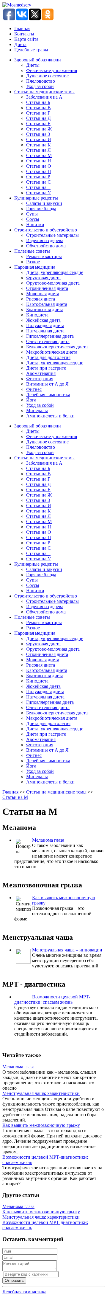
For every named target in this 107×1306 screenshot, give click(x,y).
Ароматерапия (41, 373)
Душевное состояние (47, 75)
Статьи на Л (38, 150)
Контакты (24, 33)
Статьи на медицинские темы (44, 91)
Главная (22, 28)
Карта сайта (26, 39)
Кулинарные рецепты (36, 197)
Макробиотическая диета (51, 352)
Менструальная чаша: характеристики (41, 1093)
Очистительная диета (48, 341)
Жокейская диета (43, 320)
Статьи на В (38, 107)
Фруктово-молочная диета (53, 282)
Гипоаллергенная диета (50, 336)
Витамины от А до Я (47, 383)
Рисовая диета (40, 298)
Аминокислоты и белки (50, 415)
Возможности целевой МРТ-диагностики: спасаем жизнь (52, 999)
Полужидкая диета (45, 325)
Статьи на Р (38, 176)
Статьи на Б (38, 102)
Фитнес (34, 389)
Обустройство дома (46, 245)
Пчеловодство (40, 81)
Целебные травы (31, 49)
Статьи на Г (38, 112)
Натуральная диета (45, 330)
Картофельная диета (46, 304)
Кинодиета (37, 314)
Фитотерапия (39, 378)
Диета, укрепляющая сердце (54, 272)
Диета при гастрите (46, 367)
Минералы (37, 410)
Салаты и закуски (44, 203)
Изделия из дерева (44, 240)
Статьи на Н (38, 160)
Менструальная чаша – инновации (67, 949)
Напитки (35, 224)
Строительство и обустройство (45, 229)
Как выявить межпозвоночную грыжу (41, 1125)
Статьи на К (38, 144)
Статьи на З (38, 134)
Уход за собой (40, 86)
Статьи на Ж (39, 128)
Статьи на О (38, 166)
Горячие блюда (41, 208)
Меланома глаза (48, 840)
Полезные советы (32, 251)
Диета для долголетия (48, 357)
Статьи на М (39, 155)
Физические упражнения (51, 70)
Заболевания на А (44, 96)
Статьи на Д (38, 118)
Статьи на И (38, 139)
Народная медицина (34, 267)
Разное (33, 261)
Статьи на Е (38, 123)
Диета (20, 44)
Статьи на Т (38, 187)
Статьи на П (38, 171)
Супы (32, 213)
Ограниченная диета (47, 288)
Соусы (32, 219)
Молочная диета (42, 293)
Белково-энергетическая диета (57, 346)
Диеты (33, 65)
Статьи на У (38, 192)
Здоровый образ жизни (37, 59)
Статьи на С (38, 182)
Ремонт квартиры (44, 256)
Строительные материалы (52, 235)
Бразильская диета (44, 309)
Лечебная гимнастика (48, 394)
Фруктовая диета (43, 277)
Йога (31, 399)
